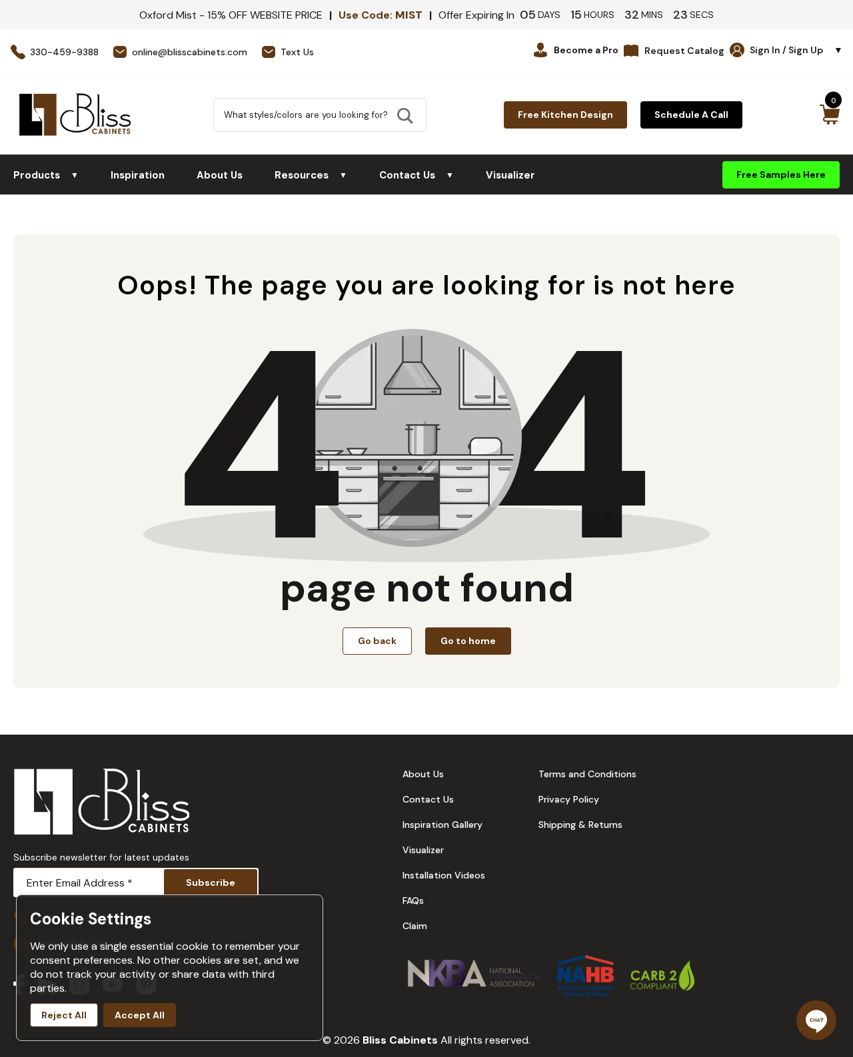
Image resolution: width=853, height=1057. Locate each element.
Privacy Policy (568, 799)
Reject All (64, 1015)
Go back (377, 641)
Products (46, 175)
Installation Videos (444, 875)
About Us (220, 175)
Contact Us (416, 175)
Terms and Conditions (587, 774)
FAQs (413, 900)
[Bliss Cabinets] (75, 114)
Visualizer (510, 175)
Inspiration (138, 175)
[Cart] (829, 115)
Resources (311, 175)
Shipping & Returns (580, 825)
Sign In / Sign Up (796, 50)
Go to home (468, 641)
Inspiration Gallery (442, 825)
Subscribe (210, 882)
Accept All (140, 1015)
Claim (415, 926)
